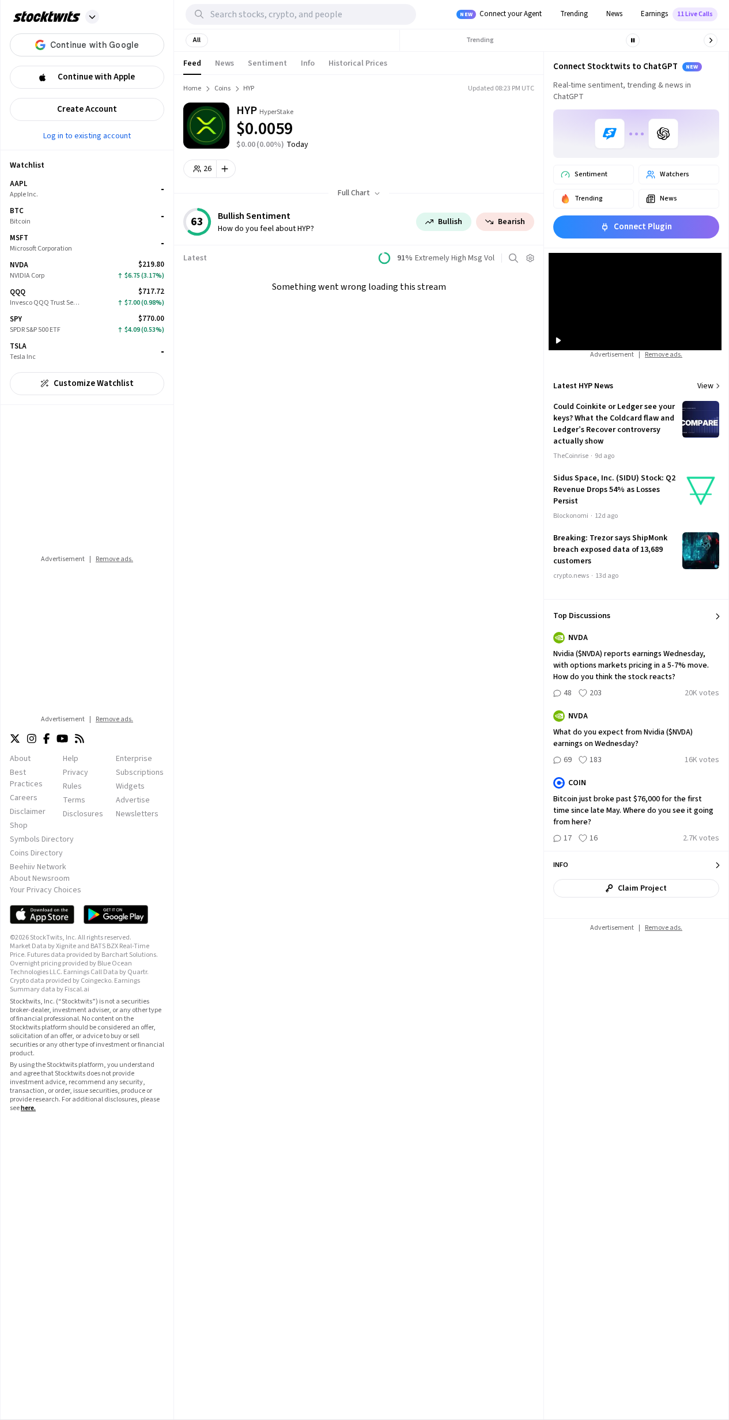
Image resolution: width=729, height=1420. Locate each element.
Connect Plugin (643, 227)
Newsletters (137, 814)
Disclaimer (28, 811)
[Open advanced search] (513, 258)
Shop (19, 825)
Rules (72, 786)
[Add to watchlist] (226, 169)
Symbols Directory (42, 839)
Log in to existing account (87, 135)
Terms (74, 800)
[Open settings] (530, 258)
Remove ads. (114, 559)
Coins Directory (36, 853)
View (705, 386)
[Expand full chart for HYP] (482, 120)
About (20, 758)
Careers (23, 798)
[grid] (87, 270)
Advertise (133, 800)
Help (70, 758)
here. (28, 1108)
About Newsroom (40, 878)
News (614, 14)
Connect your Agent (501, 14)
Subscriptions (140, 772)
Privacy (75, 772)
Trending (574, 14)
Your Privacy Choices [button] (45, 890)
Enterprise (134, 758)
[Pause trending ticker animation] (633, 40)
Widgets (130, 786)
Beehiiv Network (38, 867)
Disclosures (83, 814)
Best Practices (26, 778)
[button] (92, 17)
